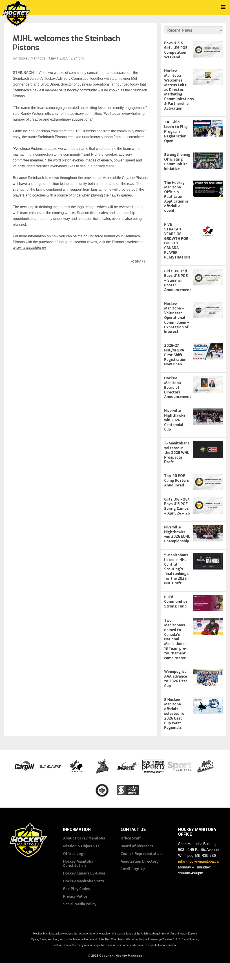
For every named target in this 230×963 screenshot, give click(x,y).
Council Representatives (142, 853)
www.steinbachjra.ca (29, 248)
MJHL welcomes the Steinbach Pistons (66, 43)
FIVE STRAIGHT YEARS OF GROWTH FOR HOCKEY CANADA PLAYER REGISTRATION (177, 241)
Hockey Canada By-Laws (84, 873)
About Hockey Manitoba (84, 838)
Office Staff (131, 838)
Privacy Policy (75, 896)
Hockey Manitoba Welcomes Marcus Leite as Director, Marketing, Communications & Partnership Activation (179, 89)
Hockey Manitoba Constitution (78, 863)
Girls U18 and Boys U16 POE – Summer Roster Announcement (177, 280)
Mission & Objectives (81, 846)
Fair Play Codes (76, 888)
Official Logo (74, 853)
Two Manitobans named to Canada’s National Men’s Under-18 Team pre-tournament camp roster (176, 639)
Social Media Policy (79, 904)
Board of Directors (137, 846)
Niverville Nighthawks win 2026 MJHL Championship (177, 534)
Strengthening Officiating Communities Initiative (177, 161)
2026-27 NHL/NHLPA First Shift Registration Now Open (175, 355)
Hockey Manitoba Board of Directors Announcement (177, 387)
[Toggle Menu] (223, 7)
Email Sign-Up (133, 869)
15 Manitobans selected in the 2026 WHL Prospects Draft (177, 452)
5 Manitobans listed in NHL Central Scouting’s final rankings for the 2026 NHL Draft (176, 569)
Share (140, 261)
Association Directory (140, 861)
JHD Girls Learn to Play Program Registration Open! (176, 131)
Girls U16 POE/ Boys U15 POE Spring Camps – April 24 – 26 (177, 506)
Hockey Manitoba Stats (83, 881)
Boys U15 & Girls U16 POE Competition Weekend (176, 50)
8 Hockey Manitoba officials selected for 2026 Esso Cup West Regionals (175, 713)
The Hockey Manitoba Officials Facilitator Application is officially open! (176, 196)
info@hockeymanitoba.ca (198, 861)
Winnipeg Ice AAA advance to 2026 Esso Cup (176, 678)
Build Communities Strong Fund (176, 602)
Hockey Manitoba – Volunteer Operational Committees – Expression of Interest (176, 317)
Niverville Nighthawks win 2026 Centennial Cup (174, 420)
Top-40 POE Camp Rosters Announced (176, 480)
